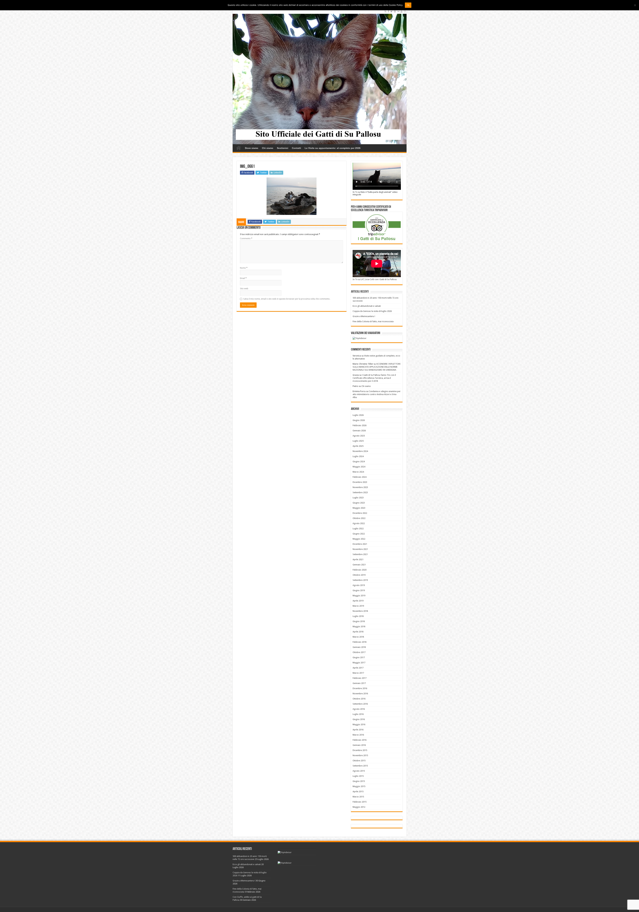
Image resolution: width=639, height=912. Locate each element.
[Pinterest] (395, 11)
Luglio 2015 (358, 776)
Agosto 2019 (359, 585)
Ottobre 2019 (359, 575)
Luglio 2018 (358, 616)
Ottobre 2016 (359, 698)
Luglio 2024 (358, 456)
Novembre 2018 (360, 611)
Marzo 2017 (358, 673)
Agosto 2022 (359, 523)
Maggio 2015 (359, 786)
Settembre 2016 (360, 704)
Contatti (296, 148)
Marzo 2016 (358, 735)
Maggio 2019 (359, 595)
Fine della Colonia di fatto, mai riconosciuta (373, 321)
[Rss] (385, 11)
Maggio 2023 (359, 508)
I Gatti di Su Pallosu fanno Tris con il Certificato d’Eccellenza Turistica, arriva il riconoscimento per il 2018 (374, 378)
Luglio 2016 (358, 714)
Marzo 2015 (358, 796)
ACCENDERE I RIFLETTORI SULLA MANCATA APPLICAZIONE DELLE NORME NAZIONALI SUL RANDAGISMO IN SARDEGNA (377, 367)
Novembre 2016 (360, 693)
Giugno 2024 (359, 461)
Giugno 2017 (359, 657)
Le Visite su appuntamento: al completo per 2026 (332, 148)
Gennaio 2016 (359, 745)
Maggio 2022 (359, 539)
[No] (635, 5)
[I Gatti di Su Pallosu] (320, 76)
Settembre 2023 (360, 492)
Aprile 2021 (358, 559)
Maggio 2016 (359, 724)
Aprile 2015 (358, 791)
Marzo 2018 (358, 637)
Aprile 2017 (358, 667)
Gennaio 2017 (359, 683)
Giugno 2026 (359, 420)
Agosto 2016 (359, 709)
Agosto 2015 (359, 771)
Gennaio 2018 (359, 647)
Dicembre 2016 (360, 688)
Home (238, 147)
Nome (243, 268)
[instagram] (405, 11)
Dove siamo (251, 148)
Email (243, 278)
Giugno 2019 (359, 590)
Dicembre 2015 (360, 750)
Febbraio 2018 (359, 642)
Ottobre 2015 (359, 760)
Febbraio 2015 (359, 802)
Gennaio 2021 (359, 564)
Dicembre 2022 (360, 513)
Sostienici (282, 148)
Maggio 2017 (359, 662)
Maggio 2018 (359, 626)
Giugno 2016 (359, 719)
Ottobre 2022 (359, 518)
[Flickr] (398, 11)
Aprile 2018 (358, 631)
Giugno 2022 (359, 533)
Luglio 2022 (358, 528)
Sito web (244, 288)
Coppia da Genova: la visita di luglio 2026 (372, 311)
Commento (246, 238)
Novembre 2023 (360, 487)
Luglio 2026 (358, 415)
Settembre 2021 (360, 554)
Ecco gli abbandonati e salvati (367, 306)
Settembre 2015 (360, 765)
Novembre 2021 (360, 549)
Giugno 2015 (359, 781)
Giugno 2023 (359, 502)
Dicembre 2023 (360, 482)
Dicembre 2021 (360, 544)
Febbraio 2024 (359, 477)
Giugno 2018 (359, 621)
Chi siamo (267, 148)
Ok (408, 5)
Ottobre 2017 (359, 652)
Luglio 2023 (358, 497)
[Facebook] (388, 11)
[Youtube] (401, 11)
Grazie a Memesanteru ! (364, 316)
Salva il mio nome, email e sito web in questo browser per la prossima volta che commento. (286, 299)
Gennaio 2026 (359, 430)
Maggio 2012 (359, 807)
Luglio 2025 (358, 441)
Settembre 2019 (360, 580)
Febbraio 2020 (359, 570)
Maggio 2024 (359, 466)
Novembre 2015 (360, 755)
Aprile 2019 (358, 600)
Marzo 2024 (358, 472)
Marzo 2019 (358, 606)
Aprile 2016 (358, 729)
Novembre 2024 (360, 451)
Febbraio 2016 (359, 740)
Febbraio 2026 (359, 425)
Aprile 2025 (358, 446)
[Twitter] (391, 11)
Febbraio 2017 (359, 678)
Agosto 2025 (359, 435)
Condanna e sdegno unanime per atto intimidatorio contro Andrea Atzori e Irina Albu (377, 394)
